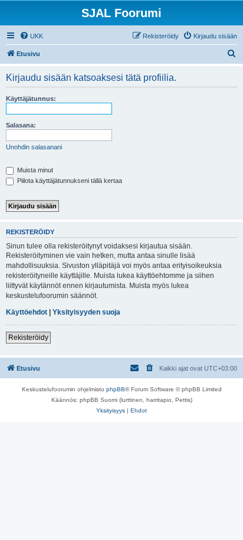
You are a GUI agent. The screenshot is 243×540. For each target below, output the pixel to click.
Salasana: (21, 125)
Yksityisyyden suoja (86, 312)
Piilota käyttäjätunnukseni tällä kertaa (68, 180)
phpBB (115, 389)
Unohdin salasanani (34, 146)
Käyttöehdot (26, 312)
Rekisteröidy (28, 337)
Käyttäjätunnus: (31, 98)
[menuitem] (31, 36)
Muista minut (34, 170)
